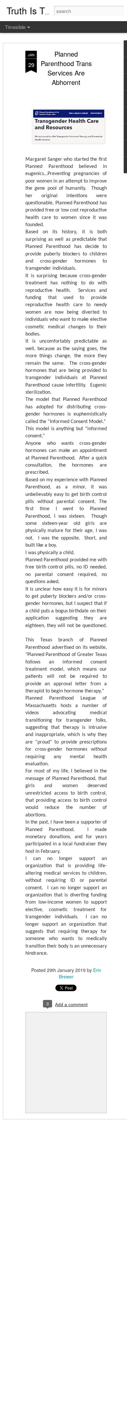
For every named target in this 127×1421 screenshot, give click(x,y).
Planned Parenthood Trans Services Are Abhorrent (66, 68)
